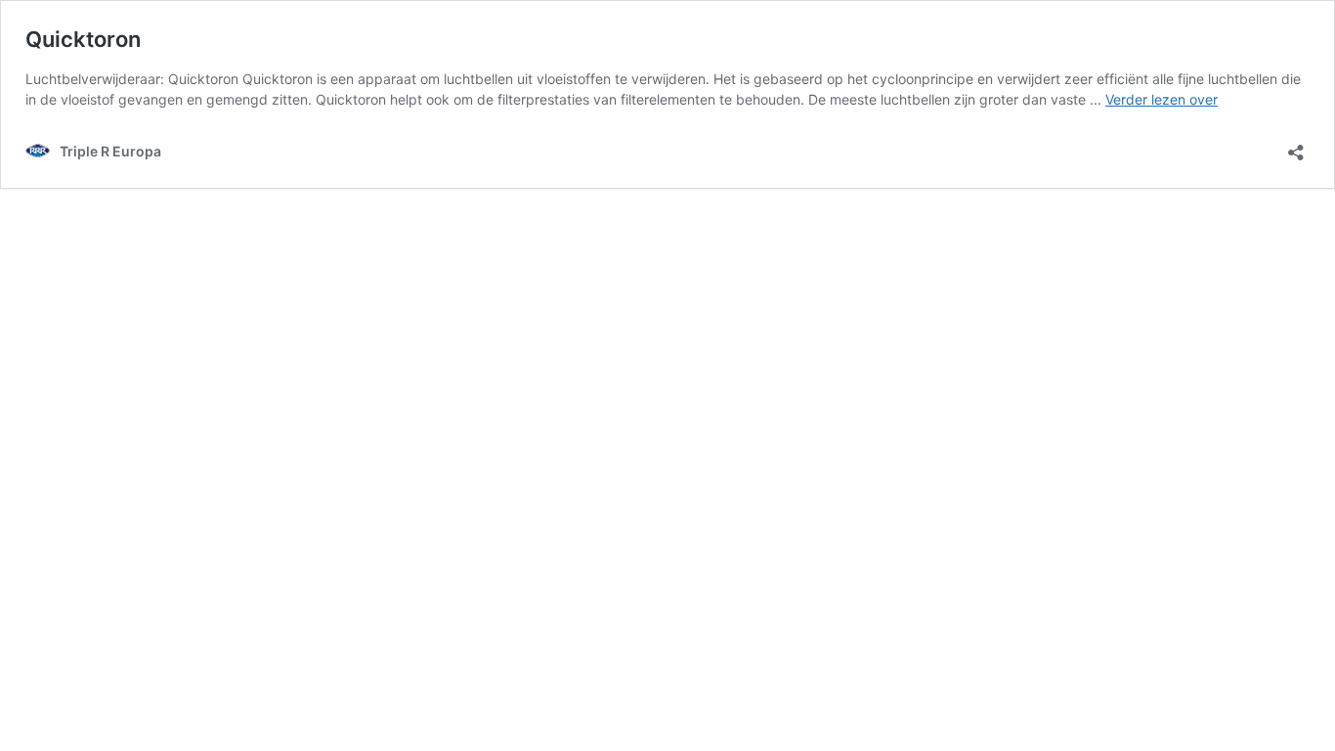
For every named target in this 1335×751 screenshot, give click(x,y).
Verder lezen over (1161, 99)
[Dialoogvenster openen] (1296, 146)
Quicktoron (83, 39)
